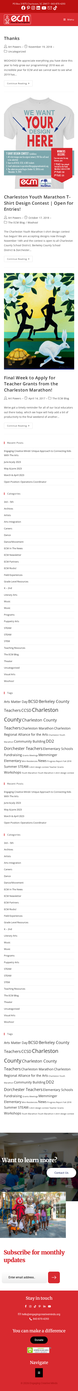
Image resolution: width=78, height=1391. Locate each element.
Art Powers (14, 46)
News (42, 760)
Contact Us (61, 1172)
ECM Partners (11, 561)
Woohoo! (33, 222)
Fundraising (13, 755)
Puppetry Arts (11, 621)
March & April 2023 (14, 475)
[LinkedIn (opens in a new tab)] (39, 8)
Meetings (33, 755)
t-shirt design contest (39, 767)
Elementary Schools (58, 748)
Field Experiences (13, 575)
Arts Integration (12, 521)
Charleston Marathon (37, 728)
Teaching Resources (14, 647)
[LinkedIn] (46, 1306)
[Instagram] (32, 1306)
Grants (25, 755)
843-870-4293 (58, 3)
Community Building (29, 741)
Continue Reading (20, 82)
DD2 (50, 741)
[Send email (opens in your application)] (50, 8)
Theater (8, 661)
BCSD (33, 701)
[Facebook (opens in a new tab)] (24, 8)
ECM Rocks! (10, 568)
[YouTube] (51, 1306)
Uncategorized (17, 51)
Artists (7, 515)
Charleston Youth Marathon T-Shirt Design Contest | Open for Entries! (39, 203)
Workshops (12, 772)
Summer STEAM (16, 766)
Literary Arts (10, 594)
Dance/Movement (14, 541)
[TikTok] (36, 1306)
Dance (7, 535)
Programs (9, 614)
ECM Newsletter (12, 555)
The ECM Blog (16, 222)
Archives (8, 508)
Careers (8, 528)
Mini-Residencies (30, 761)
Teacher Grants (56, 767)
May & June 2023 (13, 468)
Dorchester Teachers (23, 748)
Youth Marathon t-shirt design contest (56, 773)
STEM (7, 641)
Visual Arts (9, 674)
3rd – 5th (9, 501)
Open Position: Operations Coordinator (25, 481)
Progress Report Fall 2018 (59, 761)
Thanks (12, 38)
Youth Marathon (29, 773)
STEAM (7, 628)
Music (7, 601)
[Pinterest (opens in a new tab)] (29, 8)
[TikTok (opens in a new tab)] (55, 8)
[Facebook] (27, 1306)
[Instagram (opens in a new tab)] (33, 8)
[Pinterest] (41, 1306)
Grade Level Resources (16, 581)
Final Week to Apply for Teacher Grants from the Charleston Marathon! (31, 384)
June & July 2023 (12, 462)
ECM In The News (13, 548)
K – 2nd (8, 588)
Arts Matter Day (16, 701)
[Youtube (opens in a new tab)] (45, 8)
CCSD (26, 710)
